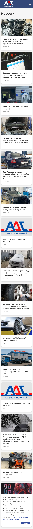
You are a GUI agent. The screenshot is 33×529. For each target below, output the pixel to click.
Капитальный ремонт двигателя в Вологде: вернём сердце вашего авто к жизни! (16, 140)
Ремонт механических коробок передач (16, 404)
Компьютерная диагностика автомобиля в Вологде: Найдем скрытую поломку (15, 75)
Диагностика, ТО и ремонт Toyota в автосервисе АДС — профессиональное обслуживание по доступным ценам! (16, 439)
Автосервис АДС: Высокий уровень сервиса (14, 339)
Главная (3, 10)
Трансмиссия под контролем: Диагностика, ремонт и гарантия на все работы (16, 41)
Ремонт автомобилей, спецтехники (12, 474)
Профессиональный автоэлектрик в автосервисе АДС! (15, 372)
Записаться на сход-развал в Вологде (15, 240)
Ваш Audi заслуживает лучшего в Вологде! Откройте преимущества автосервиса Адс (16, 175)
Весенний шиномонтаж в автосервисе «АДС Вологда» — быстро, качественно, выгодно (16, 306)
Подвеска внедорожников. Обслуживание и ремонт (14, 209)
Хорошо (25, 523)
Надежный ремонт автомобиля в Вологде (16, 108)
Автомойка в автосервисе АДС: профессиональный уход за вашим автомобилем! (16, 273)
